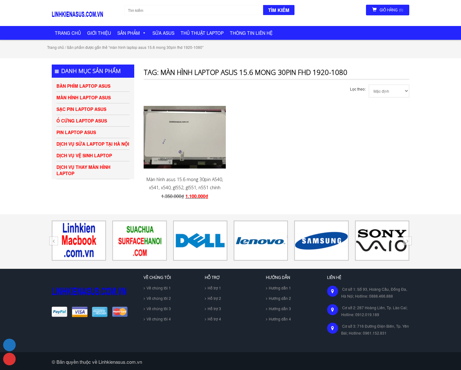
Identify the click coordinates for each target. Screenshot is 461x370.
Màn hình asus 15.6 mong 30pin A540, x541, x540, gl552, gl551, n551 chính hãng (184, 187)
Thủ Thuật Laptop (202, 33)
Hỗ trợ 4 (214, 318)
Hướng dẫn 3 (280, 308)
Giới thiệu (99, 33)
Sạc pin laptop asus (81, 109)
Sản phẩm (128, 33)
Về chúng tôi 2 (158, 298)
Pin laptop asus (76, 132)
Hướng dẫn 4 (280, 318)
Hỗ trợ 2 (214, 298)
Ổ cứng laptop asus (81, 120)
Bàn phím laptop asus (83, 86)
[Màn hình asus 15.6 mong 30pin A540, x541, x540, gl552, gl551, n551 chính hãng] (185, 137)
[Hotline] (9, 359)
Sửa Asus (163, 33)
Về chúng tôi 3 (158, 308)
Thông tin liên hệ (251, 33)
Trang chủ (68, 33)
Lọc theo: (358, 88)
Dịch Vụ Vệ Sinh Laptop (84, 155)
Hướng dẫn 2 (280, 298)
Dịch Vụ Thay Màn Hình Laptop (83, 170)
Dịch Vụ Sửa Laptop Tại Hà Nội (92, 144)
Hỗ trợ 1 (214, 287)
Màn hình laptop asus (83, 97)
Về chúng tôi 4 (158, 318)
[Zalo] (9, 345)
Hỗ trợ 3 (214, 308)
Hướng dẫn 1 (280, 287)
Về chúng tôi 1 (158, 287)
